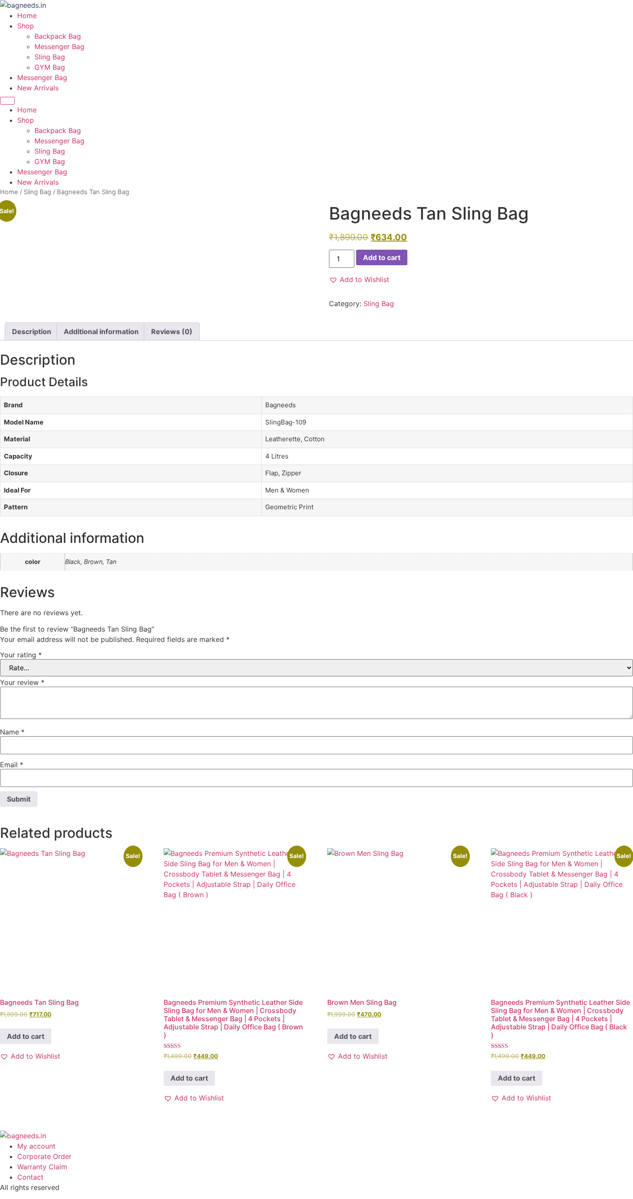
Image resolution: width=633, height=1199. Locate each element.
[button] (359, 279)
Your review (22, 682)
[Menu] (7, 101)
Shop (25, 26)
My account (36, 1146)
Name (12, 731)
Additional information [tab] (101, 331)
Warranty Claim (42, 1166)
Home (27, 15)
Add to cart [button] (25, 1036)
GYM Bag (49, 67)
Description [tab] (31, 331)
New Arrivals (38, 88)
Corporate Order (44, 1156)
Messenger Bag (59, 46)
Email (11, 764)
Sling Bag (49, 57)
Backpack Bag (57, 36)
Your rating (21, 654)
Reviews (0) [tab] (171, 331)
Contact (30, 1177)
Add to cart (381, 257)
